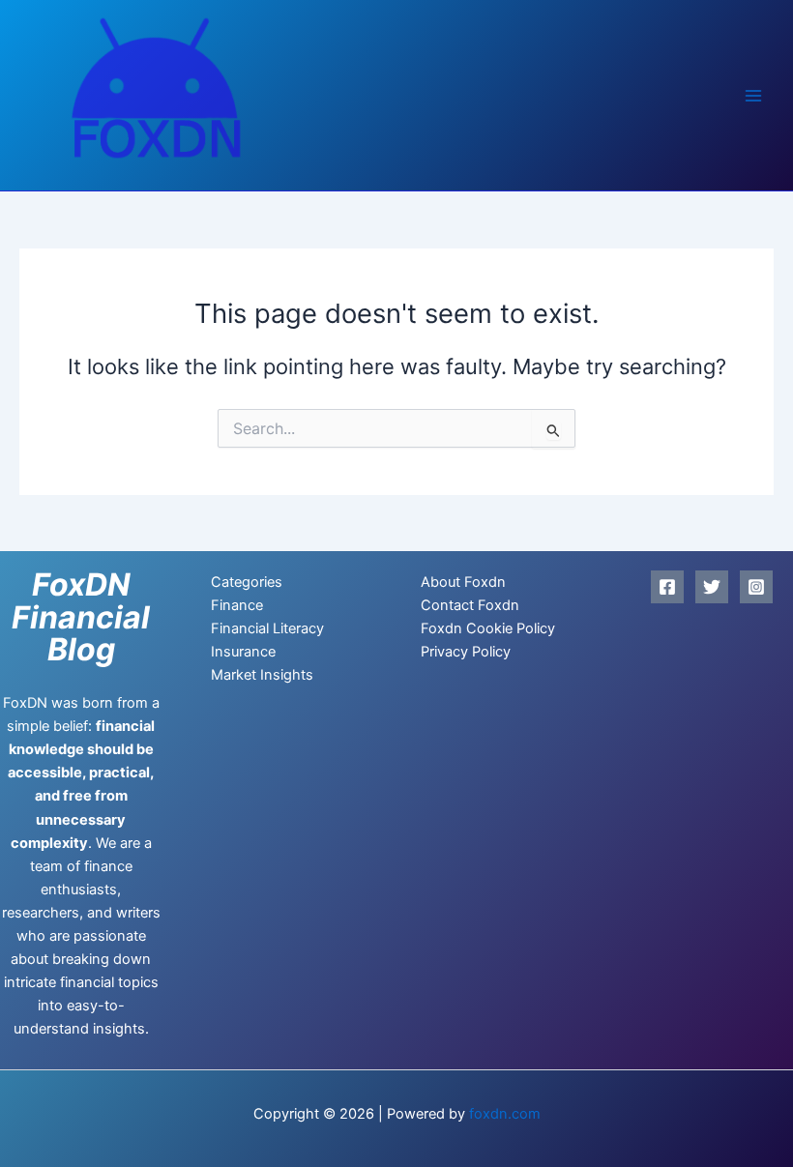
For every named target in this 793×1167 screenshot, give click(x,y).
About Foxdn (463, 582)
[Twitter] (711, 586)
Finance (237, 605)
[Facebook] (667, 586)
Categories (246, 582)
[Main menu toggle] (753, 95)
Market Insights (262, 675)
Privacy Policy (466, 651)
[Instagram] (756, 586)
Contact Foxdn (470, 605)
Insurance (243, 651)
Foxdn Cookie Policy (488, 628)
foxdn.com (505, 1114)
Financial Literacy (267, 628)
